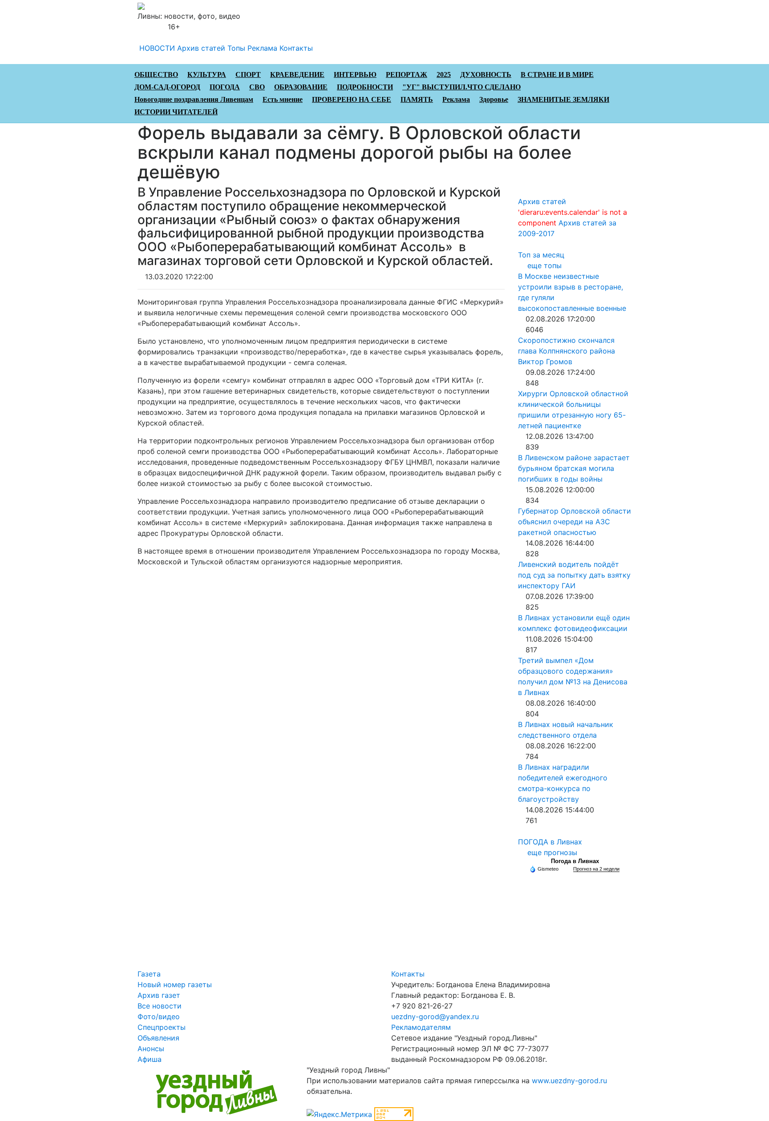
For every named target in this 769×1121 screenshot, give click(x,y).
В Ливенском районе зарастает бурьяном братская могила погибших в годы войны (574, 468)
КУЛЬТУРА (206, 74)
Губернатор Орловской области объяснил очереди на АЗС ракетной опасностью (574, 521)
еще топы (544, 265)
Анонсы (151, 1048)
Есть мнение (283, 99)
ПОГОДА (225, 87)
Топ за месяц (541, 254)
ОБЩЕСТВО (156, 74)
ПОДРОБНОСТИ (365, 87)
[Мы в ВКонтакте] (147, 26)
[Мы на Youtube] (155, 26)
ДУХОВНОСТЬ (485, 74)
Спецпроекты (162, 1027)
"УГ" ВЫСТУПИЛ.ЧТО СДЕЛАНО (461, 87)
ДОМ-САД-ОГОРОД (167, 87)
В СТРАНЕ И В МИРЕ (557, 74)
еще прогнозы (552, 852)
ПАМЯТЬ (417, 99)
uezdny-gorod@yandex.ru (435, 1016)
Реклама (262, 48)
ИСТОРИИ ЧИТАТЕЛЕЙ (176, 112)
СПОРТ (248, 74)
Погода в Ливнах (575, 861)
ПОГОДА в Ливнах (550, 841)
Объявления (158, 1037)
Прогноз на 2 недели (596, 869)
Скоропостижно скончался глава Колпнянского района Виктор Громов (566, 351)
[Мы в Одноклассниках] (140, 26)
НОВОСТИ (157, 48)
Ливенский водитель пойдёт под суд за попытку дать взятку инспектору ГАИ (574, 575)
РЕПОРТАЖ (406, 74)
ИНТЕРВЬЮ (355, 74)
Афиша (150, 1059)
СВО (257, 87)
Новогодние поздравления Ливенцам (193, 99)
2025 (444, 74)
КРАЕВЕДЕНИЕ (297, 74)
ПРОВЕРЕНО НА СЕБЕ (351, 99)
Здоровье (493, 99)
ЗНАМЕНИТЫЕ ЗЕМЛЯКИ (563, 99)
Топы (236, 48)
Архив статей (201, 48)
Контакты (296, 48)
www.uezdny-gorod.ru (569, 1080)
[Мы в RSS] (163, 26)
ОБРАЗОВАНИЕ (301, 87)
